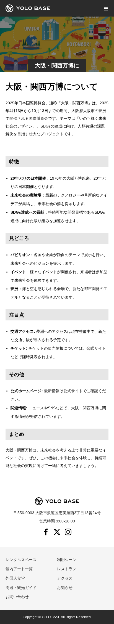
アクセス (64, 578)
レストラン (66, 569)
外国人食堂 (15, 578)
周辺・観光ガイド (21, 587)
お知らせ (64, 587)
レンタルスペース (21, 559)
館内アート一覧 (19, 569)
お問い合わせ (17, 596)
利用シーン (66, 559)
